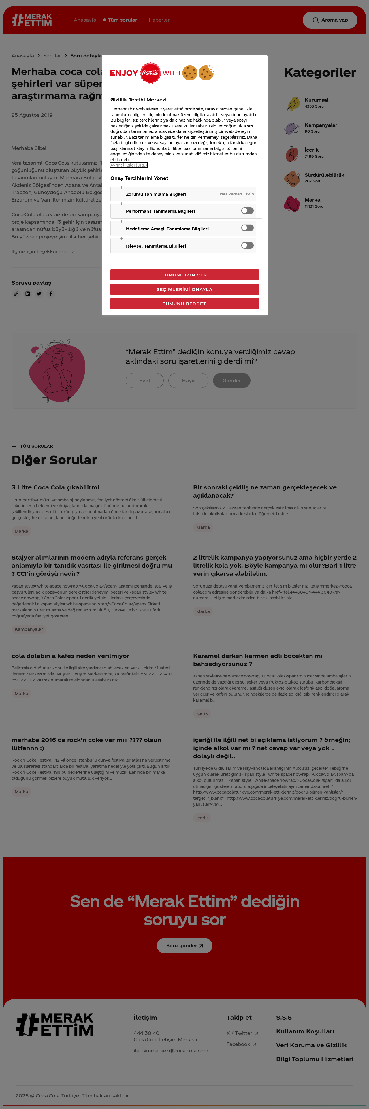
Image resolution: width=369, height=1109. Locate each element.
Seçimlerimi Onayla (185, 289)
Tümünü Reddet (185, 303)
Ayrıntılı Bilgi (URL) (128, 165)
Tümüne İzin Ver (184, 274)
